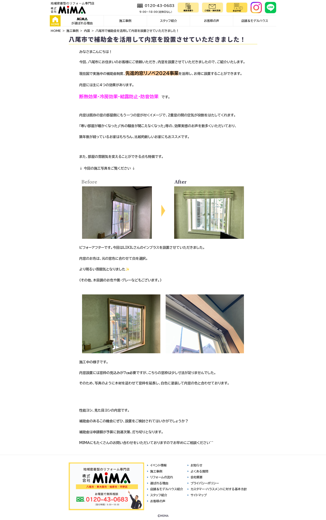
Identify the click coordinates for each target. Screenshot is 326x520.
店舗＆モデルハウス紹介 (166, 489)
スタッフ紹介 (168, 20)
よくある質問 (199, 471)
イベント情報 (158, 465)
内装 (87, 30)
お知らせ (196, 465)
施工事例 (125, 20)
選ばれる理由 (159, 483)
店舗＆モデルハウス (254, 20)
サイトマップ (199, 495)
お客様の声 (211, 20)
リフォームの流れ (161, 477)
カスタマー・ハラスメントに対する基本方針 (219, 489)
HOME (55, 24)
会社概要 (197, 477)
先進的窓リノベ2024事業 (151, 73)
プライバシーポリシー (205, 483)
